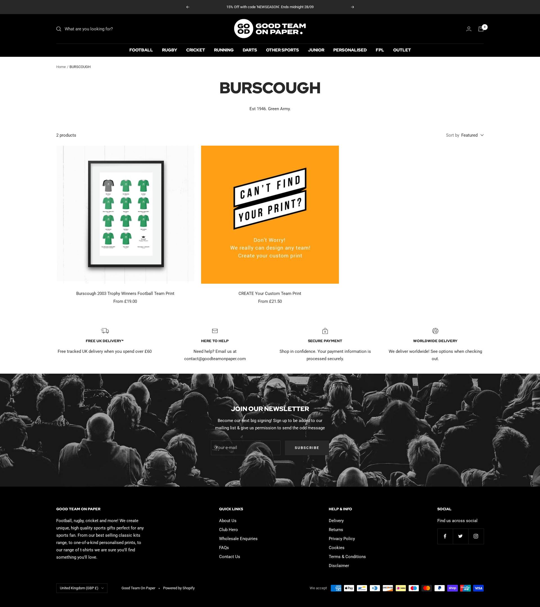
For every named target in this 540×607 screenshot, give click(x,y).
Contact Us (229, 556)
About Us (228, 520)
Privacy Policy (342, 538)
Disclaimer (339, 565)
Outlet (402, 50)
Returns (336, 529)
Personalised (350, 50)
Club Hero (228, 529)
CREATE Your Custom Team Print (269, 293)
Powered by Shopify (179, 588)
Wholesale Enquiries (238, 538)
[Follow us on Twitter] (460, 536)
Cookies (337, 547)
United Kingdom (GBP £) (79, 588)
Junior (316, 50)
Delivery (336, 520)
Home (61, 67)
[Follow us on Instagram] (476, 536)
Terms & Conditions (347, 556)
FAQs (224, 547)
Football (141, 50)
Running (224, 50)
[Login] (468, 28)
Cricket (195, 50)
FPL (380, 50)
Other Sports (282, 50)
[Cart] (481, 28)
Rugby (169, 50)
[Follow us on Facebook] (445, 536)
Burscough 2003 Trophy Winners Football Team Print (125, 293)
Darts (250, 50)
